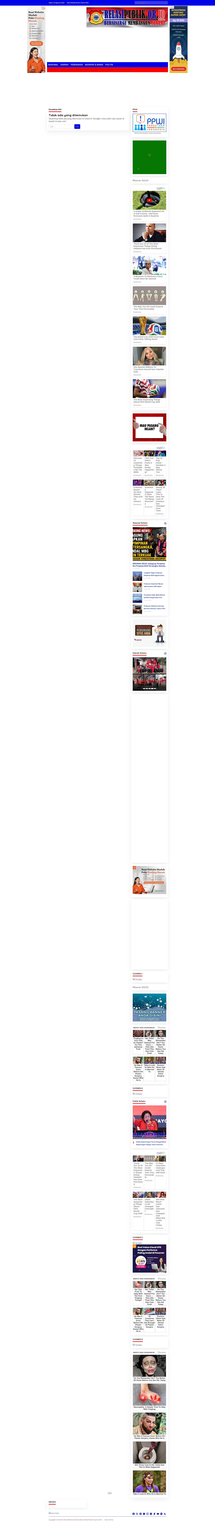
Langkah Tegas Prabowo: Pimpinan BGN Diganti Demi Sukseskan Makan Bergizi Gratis (154, 574)
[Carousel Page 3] (149, 688)
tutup (43, 7)
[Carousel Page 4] (152, 688)
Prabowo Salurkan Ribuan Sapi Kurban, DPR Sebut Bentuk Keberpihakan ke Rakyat (153, 585)
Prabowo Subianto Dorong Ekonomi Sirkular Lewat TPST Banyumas (154, 607)
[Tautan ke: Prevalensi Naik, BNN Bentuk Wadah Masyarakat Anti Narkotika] (137, 598)
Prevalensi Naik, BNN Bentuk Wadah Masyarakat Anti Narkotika (154, 596)
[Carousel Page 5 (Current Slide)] (155, 688)
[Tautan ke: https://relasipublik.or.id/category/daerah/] (165, 653)
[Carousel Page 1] (144, 688)
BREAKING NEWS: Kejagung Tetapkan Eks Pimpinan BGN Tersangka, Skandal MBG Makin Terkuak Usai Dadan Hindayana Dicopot (149, 564)
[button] (166, 3)
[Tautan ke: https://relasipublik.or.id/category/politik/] (165, 1101)
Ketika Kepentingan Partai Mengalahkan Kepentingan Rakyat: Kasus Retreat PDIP (151, 1143)
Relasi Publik (55, 32)
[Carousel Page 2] (147, 688)
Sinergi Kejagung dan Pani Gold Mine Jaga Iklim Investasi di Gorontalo (148, 682)
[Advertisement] (127, 44)
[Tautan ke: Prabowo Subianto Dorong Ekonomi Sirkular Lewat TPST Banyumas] (137, 609)
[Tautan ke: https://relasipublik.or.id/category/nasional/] (165, 523)
